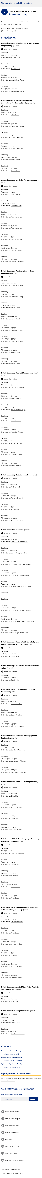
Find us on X (9, 1139)
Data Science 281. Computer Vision (15, 1010)
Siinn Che (14, 796)
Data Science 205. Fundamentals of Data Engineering (17, 272)
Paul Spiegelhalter (17, 853)
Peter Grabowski (17, 921)
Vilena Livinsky (16, 443)
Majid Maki (15, 1001)
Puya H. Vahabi (16, 586)
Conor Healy (15, 170)
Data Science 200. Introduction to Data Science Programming (20, 44)
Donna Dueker (16, 205)
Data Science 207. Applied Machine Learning (19, 373)
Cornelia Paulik (16, 454)
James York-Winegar (18, 761)
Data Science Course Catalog (11, 1057)
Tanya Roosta (16, 398)
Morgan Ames (16, 564)
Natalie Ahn (15, 864)
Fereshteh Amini (17, 498)
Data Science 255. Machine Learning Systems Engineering (19, 736)
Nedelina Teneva (17, 432)
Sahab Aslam (15, 159)
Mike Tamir (15, 875)
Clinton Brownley (17, 387)
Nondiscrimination (6, 1173)
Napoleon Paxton (17, 126)
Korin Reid (24, 541)
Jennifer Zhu (15, 886)
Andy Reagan (15, 509)
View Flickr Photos (11, 1153)
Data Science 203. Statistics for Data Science (19, 180)
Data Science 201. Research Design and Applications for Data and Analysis (16, 101)
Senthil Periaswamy (18, 1033)
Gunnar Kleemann (17, 239)
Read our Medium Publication (14, 1160)
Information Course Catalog (11, 1051)
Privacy (22, 1173)
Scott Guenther (16, 703)
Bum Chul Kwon (17, 520)
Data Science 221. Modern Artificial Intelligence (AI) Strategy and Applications (20, 643)
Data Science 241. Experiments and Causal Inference (18, 690)
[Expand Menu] (37, 4)
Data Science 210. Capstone (12, 529)
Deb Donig (15, 680)
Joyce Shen (15, 541)
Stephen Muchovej (18, 750)
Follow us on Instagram (12, 1118)
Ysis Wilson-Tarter (17, 80)
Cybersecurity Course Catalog (11, 1064)
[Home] (16, 3)
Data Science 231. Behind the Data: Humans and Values (20, 666)
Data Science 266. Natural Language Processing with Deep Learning (20, 839)
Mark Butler (15, 898)
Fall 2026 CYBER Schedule (12, 1067)
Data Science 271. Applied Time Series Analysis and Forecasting (20, 988)
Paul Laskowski (16, 194)
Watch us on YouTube (12, 1146)
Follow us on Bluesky (12, 1132)
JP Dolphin (15, 114)
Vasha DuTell (15, 1022)
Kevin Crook (15, 307)
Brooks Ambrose (17, 137)
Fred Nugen (15, 575)
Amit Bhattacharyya (18, 409)
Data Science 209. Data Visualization (15, 475)
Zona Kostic (26, 564)
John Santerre (16, 420)
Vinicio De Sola (16, 807)
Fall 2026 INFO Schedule (11, 1054)
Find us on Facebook (12, 1125)
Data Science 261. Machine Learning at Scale (19, 781)
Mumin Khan (15, 57)
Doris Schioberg (17, 285)
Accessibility (16, 1173)
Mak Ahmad (15, 487)
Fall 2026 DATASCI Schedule (13, 1060)
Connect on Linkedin (12, 1111)
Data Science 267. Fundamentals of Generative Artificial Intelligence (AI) (19, 908)
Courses (6, 1046)
